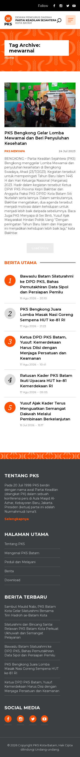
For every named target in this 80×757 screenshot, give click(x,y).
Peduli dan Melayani (20, 562)
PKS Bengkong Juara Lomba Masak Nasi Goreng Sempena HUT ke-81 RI (46, 314)
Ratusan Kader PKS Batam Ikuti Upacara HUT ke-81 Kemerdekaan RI (46, 380)
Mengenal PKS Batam (21, 553)
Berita (9, 571)
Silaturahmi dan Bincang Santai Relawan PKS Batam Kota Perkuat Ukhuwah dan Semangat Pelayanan (31, 631)
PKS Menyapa (14, 151)
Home (9, 58)
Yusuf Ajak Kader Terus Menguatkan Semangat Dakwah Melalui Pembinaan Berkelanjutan (45, 411)
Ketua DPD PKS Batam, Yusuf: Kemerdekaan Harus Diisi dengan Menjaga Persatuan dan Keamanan (43, 348)
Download (12, 580)
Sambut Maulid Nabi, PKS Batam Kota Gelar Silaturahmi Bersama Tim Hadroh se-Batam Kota (30, 611)
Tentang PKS (14, 544)
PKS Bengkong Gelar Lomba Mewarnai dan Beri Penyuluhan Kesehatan (36, 138)
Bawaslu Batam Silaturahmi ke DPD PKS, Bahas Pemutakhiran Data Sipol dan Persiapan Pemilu (46, 284)
